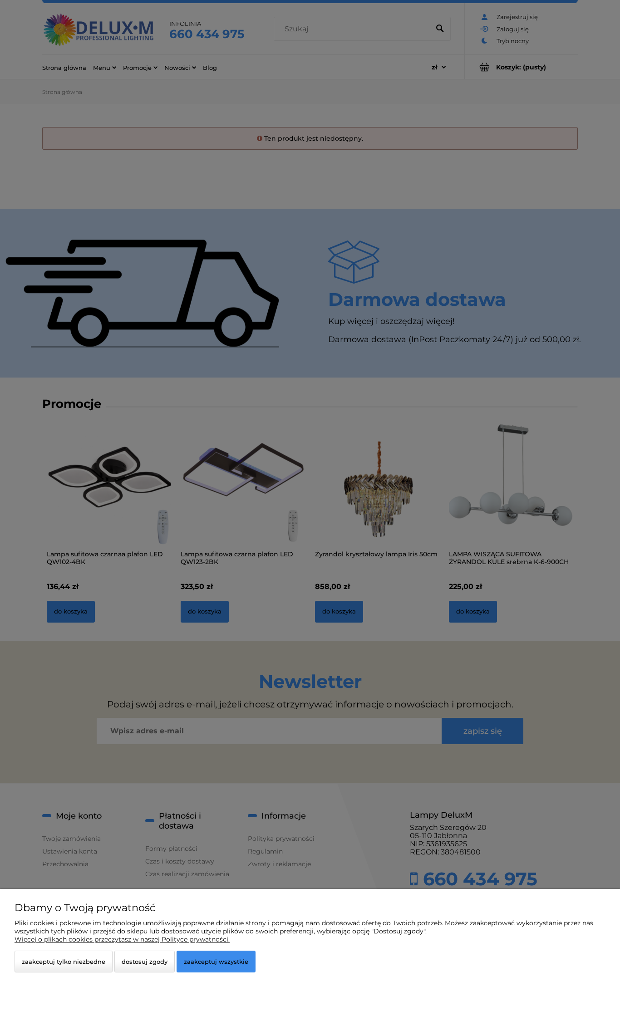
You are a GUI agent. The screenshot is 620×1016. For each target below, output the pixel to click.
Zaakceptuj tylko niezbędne (63, 961)
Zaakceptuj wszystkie (216, 961)
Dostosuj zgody (144, 961)
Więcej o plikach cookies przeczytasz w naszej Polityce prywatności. (122, 939)
